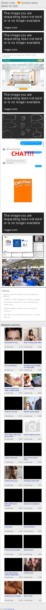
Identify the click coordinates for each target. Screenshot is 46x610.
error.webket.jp (9, 609)
